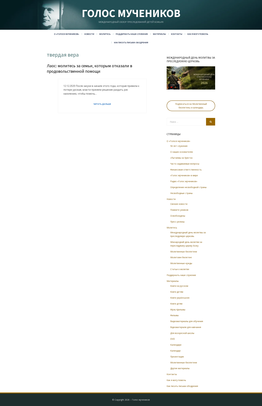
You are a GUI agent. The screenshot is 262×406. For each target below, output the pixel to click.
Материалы (159, 34)
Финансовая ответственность (186, 169)
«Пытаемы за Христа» (181, 157)
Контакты (176, 34)
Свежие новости (178, 203)
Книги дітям (176, 303)
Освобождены (177, 215)
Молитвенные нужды (181, 263)
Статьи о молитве (179, 269)
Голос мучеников (131, 13)
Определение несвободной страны (188, 187)
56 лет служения (178, 145)
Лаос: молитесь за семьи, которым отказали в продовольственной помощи (89, 68)
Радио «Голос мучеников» (183, 181)
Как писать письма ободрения (131, 42)
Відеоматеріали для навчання (185, 327)
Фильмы (174, 315)
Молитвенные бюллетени (183, 251)
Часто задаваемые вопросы (184, 163)
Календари (175, 344)
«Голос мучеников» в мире (184, 175)
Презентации (177, 356)
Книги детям (176, 291)
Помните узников (179, 209)
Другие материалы (180, 368)
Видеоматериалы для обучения (186, 321)
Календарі (175, 350)
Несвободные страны (181, 193)
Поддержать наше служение (132, 34)
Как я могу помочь (197, 34)
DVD (172, 338)
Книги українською (180, 297)
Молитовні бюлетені (181, 257)
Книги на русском (179, 285)
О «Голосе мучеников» (66, 34)
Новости (89, 34)
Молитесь (105, 34)
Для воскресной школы (182, 333)
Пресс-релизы (177, 221)
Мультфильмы (177, 309)
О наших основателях (181, 151)
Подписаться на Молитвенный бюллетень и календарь (191, 105)
